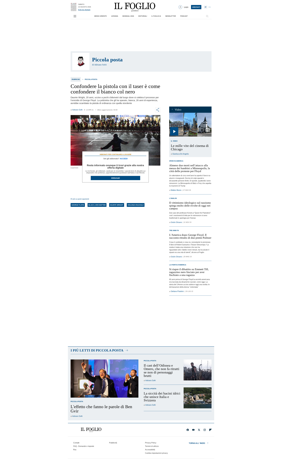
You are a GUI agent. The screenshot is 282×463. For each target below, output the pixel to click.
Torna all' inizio (197, 443)
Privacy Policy (150, 443)
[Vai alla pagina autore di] (80, 61)
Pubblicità (113, 443)
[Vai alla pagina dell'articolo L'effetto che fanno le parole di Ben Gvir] (104, 378)
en (210, 7)
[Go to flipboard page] (210, 430)
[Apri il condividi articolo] (157, 109)
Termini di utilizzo (152, 446)
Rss (74, 450)
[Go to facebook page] (188, 430)
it (205, 7)
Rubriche (76, 79)
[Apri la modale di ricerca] (207, 16)
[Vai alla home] (134, 7)
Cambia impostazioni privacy (156, 453)
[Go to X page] (199, 430)
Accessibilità (150, 450)
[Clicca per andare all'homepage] (91, 430)
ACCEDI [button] (124, 159)
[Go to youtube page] (193, 430)
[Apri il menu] (75, 16)
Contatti (76, 443)
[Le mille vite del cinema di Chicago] (190, 125)
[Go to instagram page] (205, 430)
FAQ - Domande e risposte (83, 446)
